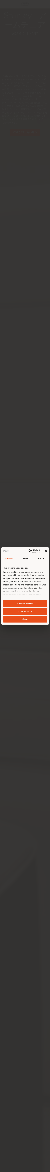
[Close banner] (46, 551)
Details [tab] (25, 558)
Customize (24, 611)
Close (25, 619)
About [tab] (41, 558)
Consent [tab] (9, 558)
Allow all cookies (25, 603)
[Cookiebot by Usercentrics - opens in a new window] (29, 551)
